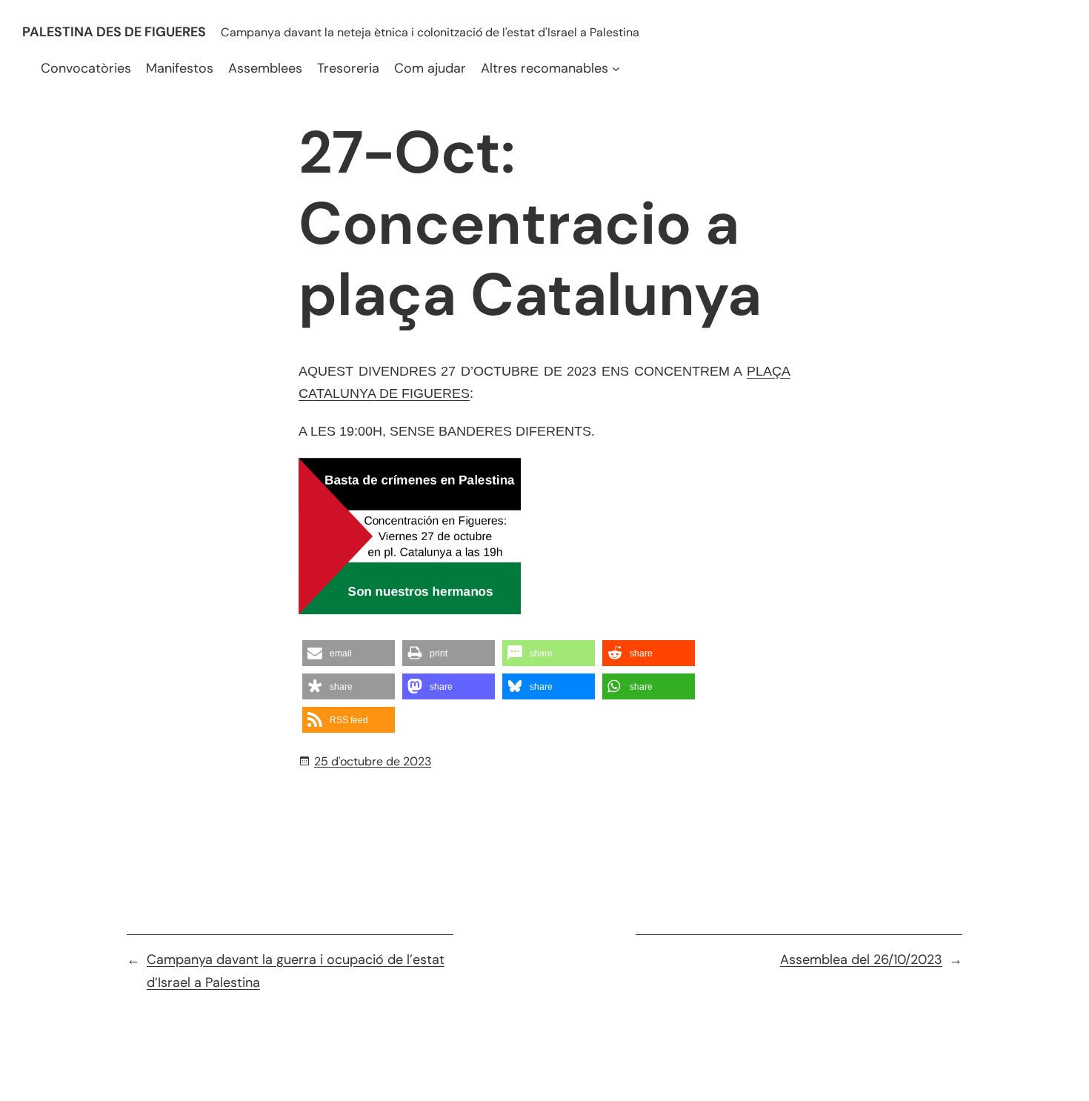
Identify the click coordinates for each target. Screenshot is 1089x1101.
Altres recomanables (544, 68)
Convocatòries (86, 68)
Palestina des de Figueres (114, 32)
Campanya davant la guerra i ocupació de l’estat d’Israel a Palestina (295, 971)
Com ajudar (430, 68)
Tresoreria (348, 68)
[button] (348, 653)
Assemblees (265, 68)
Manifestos (179, 68)
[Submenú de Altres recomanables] (616, 68)
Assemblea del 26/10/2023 (861, 959)
